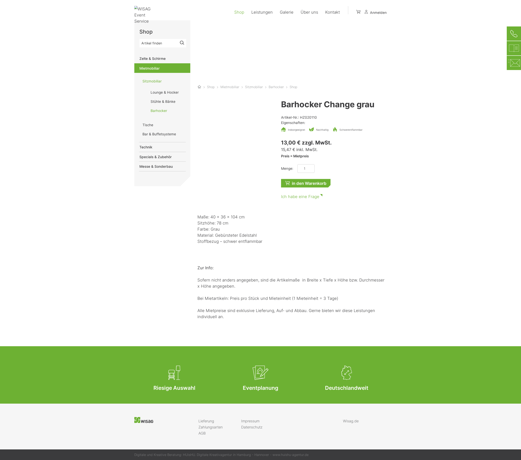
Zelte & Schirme (152, 59)
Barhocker (159, 111)
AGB (202, 433)
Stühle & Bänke (163, 102)
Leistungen (262, 12)
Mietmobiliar (149, 68)
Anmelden (378, 13)
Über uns (309, 12)
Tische (147, 125)
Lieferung (206, 421)
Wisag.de (351, 421)
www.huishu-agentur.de (291, 455)
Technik (145, 147)
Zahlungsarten (210, 427)
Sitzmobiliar (152, 81)
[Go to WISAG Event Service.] (199, 87)
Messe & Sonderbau (156, 166)
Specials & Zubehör (155, 157)
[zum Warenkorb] (358, 12)
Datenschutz (252, 427)
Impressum (250, 421)
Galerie (286, 12)
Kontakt (332, 12)
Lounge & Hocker (165, 92)
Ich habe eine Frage (300, 196)
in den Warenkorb (309, 183)
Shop (239, 12)
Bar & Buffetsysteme (159, 134)
